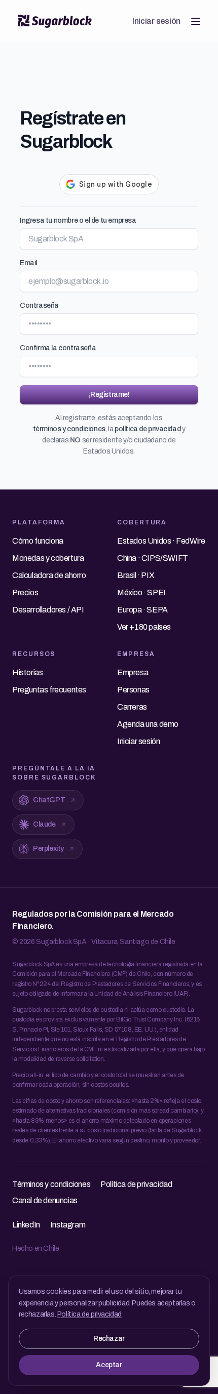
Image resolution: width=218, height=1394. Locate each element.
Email (28, 263)
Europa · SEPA (142, 609)
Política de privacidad (89, 1314)
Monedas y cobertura (48, 558)
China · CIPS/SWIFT (152, 558)
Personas (133, 689)
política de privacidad (147, 429)
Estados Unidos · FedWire (161, 541)
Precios (25, 592)
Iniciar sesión (156, 21)
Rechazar (109, 1338)
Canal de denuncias (45, 1200)
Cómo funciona (37, 541)
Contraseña (39, 305)
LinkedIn (26, 1224)
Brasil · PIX (135, 575)
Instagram (67, 1224)
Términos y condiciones (51, 1184)
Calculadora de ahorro (49, 575)
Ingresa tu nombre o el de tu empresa (78, 220)
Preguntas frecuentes (49, 689)
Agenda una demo (147, 724)
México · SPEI (141, 592)
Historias (27, 672)
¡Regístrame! (108, 394)
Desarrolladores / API (48, 609)
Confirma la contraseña (58, 348)
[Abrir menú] (196, 21)
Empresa (132, 672)
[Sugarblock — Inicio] (54, 21)
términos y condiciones (69, 429)
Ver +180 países (144, 627)
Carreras (132, 707)
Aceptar (109, 1365)
